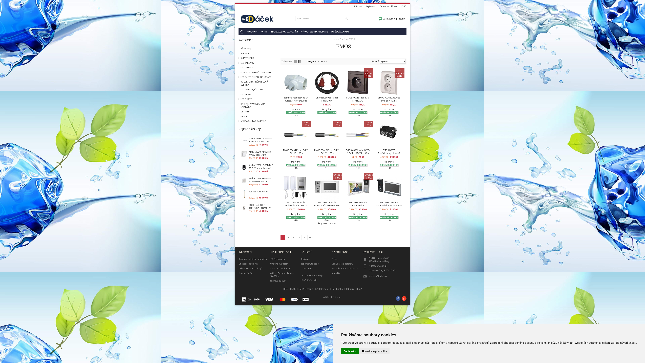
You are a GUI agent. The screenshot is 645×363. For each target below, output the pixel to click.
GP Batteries (321, 288)
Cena (322, 61)
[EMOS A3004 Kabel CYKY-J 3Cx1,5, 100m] (295, 135)
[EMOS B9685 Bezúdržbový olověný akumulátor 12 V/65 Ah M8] (389, 135)
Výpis (299, 61)
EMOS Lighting (305, 288)
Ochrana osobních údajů (250, 268)
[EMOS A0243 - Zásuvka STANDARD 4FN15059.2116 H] (358, 82)
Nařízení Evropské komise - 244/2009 (282, 275)
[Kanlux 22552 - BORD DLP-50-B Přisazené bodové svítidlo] (244, 167)
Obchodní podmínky (248, 263)
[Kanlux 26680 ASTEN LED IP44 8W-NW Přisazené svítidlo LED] (244, 141)
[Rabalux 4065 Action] (244, 194)
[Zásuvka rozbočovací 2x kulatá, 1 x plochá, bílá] (295, 82)
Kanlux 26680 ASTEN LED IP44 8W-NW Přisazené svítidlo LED (260, 141)
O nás (334, 259)
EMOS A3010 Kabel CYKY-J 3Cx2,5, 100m (326, 152)
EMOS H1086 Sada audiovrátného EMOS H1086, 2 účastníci (296, 205)
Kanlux (339, 288)
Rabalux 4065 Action (258, 191)
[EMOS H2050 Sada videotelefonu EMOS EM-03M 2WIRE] (326, 187)
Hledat (346, 18)
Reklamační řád (246, 273)
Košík (403, 6)
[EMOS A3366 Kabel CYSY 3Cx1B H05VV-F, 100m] (358, 135)
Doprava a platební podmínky (253, 259)
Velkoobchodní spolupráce (345, 268)
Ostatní (245, 111)
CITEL (285, 288)
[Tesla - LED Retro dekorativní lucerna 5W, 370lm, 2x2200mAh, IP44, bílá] (244, 207)
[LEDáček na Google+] (404, 299)
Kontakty (336, 273)
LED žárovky (247, 62)
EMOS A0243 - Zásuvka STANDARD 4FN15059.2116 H (358, 100)
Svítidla (245, 53)
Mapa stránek (307, 268)
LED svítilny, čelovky (252, 89)
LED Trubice (247, 67)
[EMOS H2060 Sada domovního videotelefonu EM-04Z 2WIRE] (358, 187)
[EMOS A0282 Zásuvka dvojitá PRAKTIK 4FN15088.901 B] (389, 82)
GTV (332, 288)
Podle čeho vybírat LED (280, 268)
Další (311, 237)
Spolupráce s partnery (342, 263)
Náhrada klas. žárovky (253, 121)
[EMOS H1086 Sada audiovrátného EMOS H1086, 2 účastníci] (295, 187)
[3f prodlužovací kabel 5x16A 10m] (326, 82)
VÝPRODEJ (246, 48)
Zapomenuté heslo (388, 6)
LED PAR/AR (246, 98)
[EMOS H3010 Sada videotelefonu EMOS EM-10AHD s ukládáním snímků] (389, 187)
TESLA (359, 288)
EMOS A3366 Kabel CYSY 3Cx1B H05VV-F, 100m (358, 152)
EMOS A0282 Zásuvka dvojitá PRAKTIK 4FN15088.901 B (389, 100)
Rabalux (350, 288)
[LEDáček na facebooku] (398, 299)
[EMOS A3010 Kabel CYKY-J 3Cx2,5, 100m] (326, 135)
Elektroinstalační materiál (256, 72)
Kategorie (311, 61)
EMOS (293, 288)
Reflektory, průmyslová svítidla (254, 83)
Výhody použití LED (279, 263)
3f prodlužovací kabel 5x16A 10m (327, 99)
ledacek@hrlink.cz (378, 275)
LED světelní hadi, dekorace (256, 76)
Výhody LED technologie (314, 31)
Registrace (371, 6)
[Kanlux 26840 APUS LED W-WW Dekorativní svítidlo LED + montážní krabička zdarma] (244, 154)
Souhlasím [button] (350, 351)
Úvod (334, 39)
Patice (264, 31)
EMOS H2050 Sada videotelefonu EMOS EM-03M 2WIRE (326, 205)
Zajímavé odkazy (278, 280)
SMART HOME (247, 57)
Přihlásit (358, 6)
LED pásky (246, 94)
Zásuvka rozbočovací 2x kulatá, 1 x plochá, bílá (296, 99)
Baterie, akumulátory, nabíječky (253, 105)
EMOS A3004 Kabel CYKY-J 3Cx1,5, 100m (295, 152)
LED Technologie (277, 259)
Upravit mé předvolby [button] (374, 351)
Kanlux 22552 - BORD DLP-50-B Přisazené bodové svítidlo (261, 168)
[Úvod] (242, 31)
